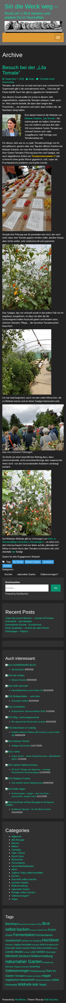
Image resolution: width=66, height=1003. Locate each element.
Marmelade (51, 952)
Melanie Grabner (33, 562)
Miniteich (25, 956)
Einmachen (17, 859)
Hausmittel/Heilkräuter (23, 866)
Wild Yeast (39, 984)
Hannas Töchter (21, 741)
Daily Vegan (19, 789)
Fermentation (24, 935)
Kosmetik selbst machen (24, 879)
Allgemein (16, 836)
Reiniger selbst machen (23, 892)
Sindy (31, 79)
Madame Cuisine (21, 778)
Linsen (26, 952)
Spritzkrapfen (18, 669)
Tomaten (7, 566)
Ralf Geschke (51, 999)
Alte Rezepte (18, 840)
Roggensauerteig (21, 967)
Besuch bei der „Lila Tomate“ (24, 70)
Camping (16, 849)
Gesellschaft (13, 940)
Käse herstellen (44, 948)
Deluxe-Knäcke (19, 680)
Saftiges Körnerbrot (21, 746)
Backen (15, 843)
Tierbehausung (37, 971)
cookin (16, 751)
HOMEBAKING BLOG (24, 665)
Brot (40, 924)
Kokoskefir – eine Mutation (18, 621)
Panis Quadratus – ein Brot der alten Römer (27, 628)
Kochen (8, 574)
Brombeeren (32, 924)
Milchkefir (11, 956)
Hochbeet (50, 940)
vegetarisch (12, 979)
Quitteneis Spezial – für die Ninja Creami (31, 809)
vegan (15, 899)
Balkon (15, 846)
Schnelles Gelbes (20, 701)
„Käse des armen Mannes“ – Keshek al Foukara (29, 618)
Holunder (9, 945)
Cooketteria (19, 706)
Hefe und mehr (20, 685)
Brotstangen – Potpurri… (17, 631)
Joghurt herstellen (23, 944)
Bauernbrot (23, 924)
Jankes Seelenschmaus (25, 765)
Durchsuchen (12, 582)
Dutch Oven (18, 856)
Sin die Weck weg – (31, 6)
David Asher (42, 930)
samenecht (48, 562)
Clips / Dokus (18, 853)
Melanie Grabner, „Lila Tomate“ (40, 118)
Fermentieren (18, 863)
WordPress (20, 999)
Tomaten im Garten (33, 976)
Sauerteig (34, 966)
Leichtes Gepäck (20, 882)
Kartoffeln (35, 945)
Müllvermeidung (19, 885)
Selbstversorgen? (49, 574)
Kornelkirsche (51, 944)
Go (55, 588)
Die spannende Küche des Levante (29, 722)
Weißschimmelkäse (43, 980)
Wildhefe (25, 984)
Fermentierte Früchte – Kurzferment (23, 624)
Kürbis (55, 948)
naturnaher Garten (26, 574)
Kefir (42, 944)
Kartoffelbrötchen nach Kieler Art (28, 690)
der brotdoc (19, 675)
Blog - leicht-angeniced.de (26, 717)
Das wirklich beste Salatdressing (27, 783)
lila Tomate (18, 562)
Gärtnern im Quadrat (31, 940)
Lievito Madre (14, 951)
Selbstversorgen (17, 971)
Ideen (14, 869)
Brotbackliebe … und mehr (26, 696)
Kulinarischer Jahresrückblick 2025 (29, 711)
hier (14, 551)
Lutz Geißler (37, 951)
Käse (33, 948)
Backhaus (12, 923)
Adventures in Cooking (24, 727)
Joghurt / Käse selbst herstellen (27, 872)
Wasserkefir (27, 979)
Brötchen (33, 930)
